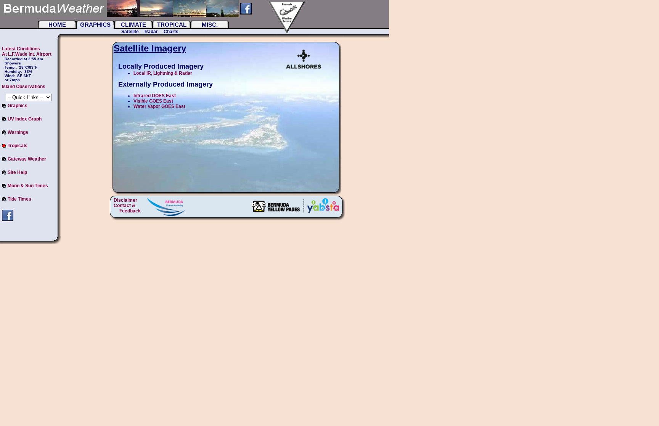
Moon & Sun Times (27, 185)
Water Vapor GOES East (159, 106)
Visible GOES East (153, 101)
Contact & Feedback (127, 208)
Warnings (17, 132)
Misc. (210, 24)
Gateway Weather (26, 159)
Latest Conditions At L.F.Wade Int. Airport (26, 51)
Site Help (16, 172)
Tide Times (18, 199)
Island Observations (23, 86)
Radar (151, 31)
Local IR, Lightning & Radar (162, 73)
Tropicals (16, 145)
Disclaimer (125, 200)
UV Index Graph (24, 119)
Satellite (130, 31)
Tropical (171, 24)
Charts (171, 31)
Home (57, 24)
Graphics (95, 24)
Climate (133, 24)
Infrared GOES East (154, 95)
